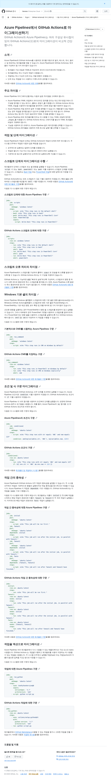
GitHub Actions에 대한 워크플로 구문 (31, 379)
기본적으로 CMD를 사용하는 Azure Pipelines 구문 (29, 329)
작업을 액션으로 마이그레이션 (21, 644)
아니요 (19, 757)
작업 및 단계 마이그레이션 (19, 135)
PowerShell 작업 (42, 172)
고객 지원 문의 (64, 759)
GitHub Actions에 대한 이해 (27, 83)
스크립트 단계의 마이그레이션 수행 (24, 161)
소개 (7, 54)
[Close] (105, 3)
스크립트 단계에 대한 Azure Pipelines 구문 (25, 194)
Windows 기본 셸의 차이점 (20, 294)
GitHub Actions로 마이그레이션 (43, 17)
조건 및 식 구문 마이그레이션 (21, 386)
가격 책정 (48, 774)
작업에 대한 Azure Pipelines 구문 (20, 669)
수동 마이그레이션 (62, 17)
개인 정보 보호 (33, 774)
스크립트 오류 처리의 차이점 (21, 266)
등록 (105, 11)
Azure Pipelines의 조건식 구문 (19, 418)
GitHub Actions (17, 17)
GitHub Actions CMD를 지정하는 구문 (23, 354)
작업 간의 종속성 (14, 477)
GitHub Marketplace (23, 732)
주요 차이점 (11, 90)
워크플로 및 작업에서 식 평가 (27, 470)
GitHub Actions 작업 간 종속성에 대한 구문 (25, 578)
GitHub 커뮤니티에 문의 (67, 756)
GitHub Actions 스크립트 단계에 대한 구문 (25, 230)
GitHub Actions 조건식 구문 (18, 447)
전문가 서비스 (58, 774)
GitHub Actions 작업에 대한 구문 (20, 702)
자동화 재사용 (29, 735)
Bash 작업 (28, 172)
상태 (41, 774)
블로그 (66, 774)
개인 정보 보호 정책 (10, 760)
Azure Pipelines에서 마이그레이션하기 (85, 17)
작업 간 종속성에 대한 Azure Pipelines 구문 (25, 507)
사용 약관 (23, 774)
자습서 (27, 17)
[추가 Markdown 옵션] (102, 29)
